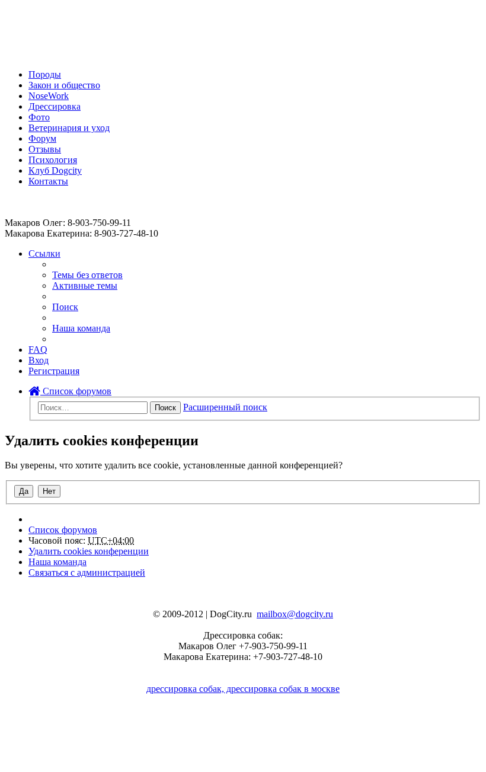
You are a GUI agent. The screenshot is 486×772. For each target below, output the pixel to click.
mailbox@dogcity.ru (295, 614)
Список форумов (75, 391)
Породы (44, 74)
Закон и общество (64, 85)
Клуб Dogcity (55, 170)
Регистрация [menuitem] (53, 371)
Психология (52, 160)
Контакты (48, 181)
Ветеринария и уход (69, 128)
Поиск (165, 407)
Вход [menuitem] (38, 360)
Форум (42, 138)
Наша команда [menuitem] (81, 328)
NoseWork (48, 96)
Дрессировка (54, 106)
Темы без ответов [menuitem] (87, 275)
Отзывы (44, 149)
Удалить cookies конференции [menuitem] (88, 551)
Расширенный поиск (225, 407)
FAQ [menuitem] (37, 349)
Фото (39, 117)
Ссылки (44, 253)
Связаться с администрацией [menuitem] (86, 572)
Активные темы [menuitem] (84, 285)
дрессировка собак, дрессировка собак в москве (243, 689)
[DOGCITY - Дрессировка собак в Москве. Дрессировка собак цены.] (48, 54)
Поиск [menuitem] (65, 307)
